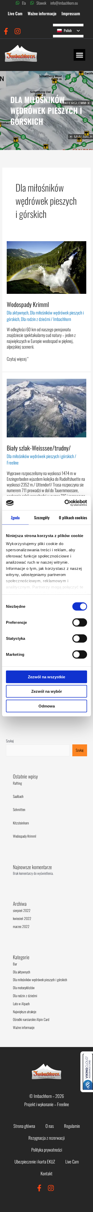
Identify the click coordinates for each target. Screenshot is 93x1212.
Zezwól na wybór (46, 691)
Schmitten (19, 809)
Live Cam (15, 13)
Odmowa (46, 706)
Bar (15, 963)
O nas (49, 1126)
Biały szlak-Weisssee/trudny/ (39, 447)
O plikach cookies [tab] (73, 517)
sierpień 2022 (21, 910)
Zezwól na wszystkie (46, 676)
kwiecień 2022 (22, 918)
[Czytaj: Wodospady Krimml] (46, 267)
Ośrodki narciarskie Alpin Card (31, 1019)
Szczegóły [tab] (42, 517)
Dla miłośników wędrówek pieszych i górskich (40, 456)
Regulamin (72, 1126)
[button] (79, 55)
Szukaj (10, 740)
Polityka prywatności (46, 1149)
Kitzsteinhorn (21, 822)
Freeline (63, 1104)
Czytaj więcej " (17, 359)
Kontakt (46, 1173)
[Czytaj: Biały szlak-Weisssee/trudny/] (46, 407)
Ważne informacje (42, 13)
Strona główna (24, 1126)
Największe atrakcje (24, 1011)
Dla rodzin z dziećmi (35, 319)
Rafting (17, 783)
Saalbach (18, 796)
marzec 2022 (21, 926)
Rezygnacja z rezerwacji (46, 1138)
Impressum (70, 13)
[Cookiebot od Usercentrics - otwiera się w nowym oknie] (65, 503)
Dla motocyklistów (24, 987)
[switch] (79, 622)
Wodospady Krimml (28, 304)
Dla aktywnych (17, 312)
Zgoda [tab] (15, 517)
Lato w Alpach (21, 1003)
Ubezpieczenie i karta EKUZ (34, 1161)
